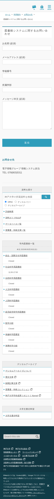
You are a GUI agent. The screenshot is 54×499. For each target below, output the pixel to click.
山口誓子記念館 (28, 456)
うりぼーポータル (10, 456)
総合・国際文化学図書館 (16, 255)
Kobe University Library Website (12, 8)
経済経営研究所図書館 (15, 312)
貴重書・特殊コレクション (17, 389)
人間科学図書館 (12, 300)
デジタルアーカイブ (16, 205)
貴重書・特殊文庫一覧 (15, 230)
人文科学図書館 (12, 289)
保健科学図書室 (12, 334)
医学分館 (9, 323)
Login (42, 7)
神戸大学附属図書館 (15, 4)
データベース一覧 (13, 224)
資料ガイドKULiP (13, 218)
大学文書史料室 (12, 415)
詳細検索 (9, 211)
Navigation (49, 7)
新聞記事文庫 (11, 383)
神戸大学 (6, 449)
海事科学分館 (11, 346)
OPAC (10, 202)
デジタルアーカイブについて (18, 371)
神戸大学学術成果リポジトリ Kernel (21, 395)
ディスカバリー (24, 202)
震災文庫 (9, 377)
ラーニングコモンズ (30, 452)
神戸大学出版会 (21, 449)
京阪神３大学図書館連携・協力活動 (17, 463)
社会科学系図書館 (13, 267)
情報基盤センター (10, 452)
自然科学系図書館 (13, 278)
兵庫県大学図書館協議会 (12, 459)
